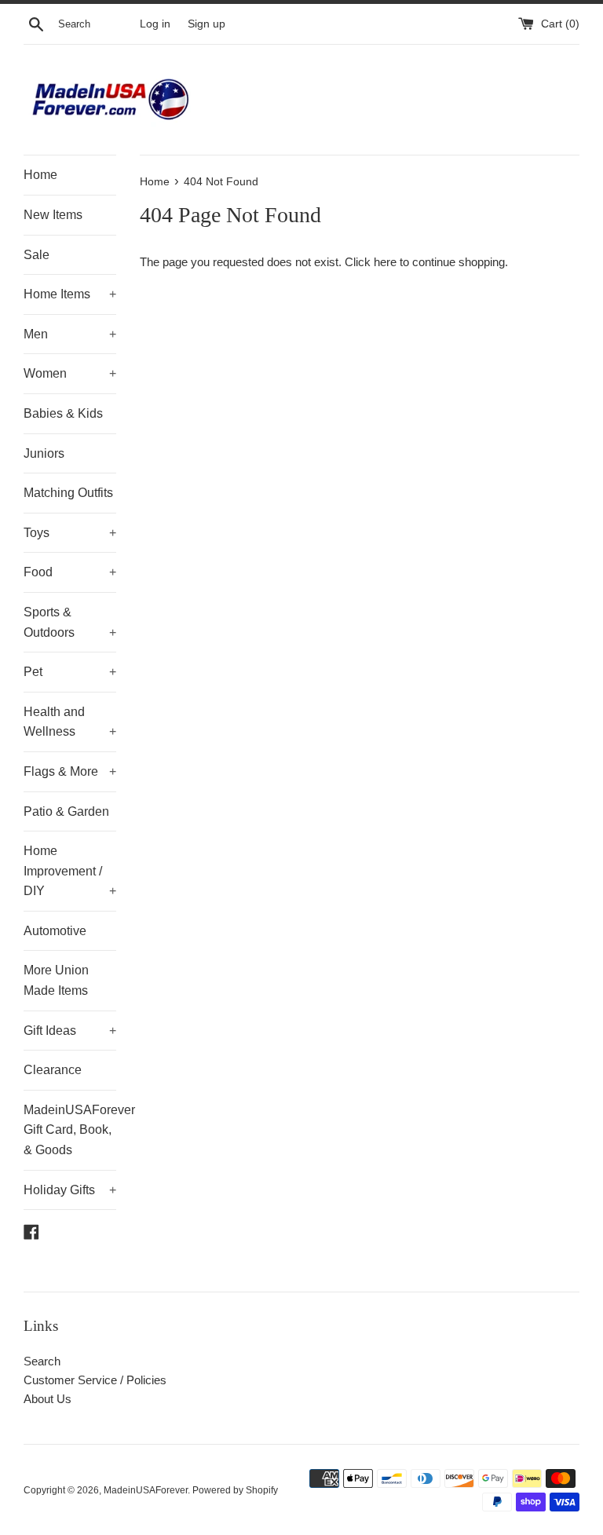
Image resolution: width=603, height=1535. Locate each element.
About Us (47, 1398)
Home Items (70, 294)
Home (40, 174)
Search (42, 1361)
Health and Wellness (70, 722)
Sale (36, 254)
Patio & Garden (66, 811)
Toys (70, 532)
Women (70, 373)
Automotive (55, 930)
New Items (53, 214)
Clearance (53, 1069)
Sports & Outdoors (70, 622)
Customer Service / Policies (95, 1380)
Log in (155, 24)
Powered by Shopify (235, 1490)
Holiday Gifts (70, 1190)
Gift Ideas (70, 1030)
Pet (70, 671)
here (385, 262)
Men (70, 334)
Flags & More (70, 771)
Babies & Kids (63, 413)
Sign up (206, 24)
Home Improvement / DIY (70, 870)
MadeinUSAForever (146, 1490)
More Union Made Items (56, 980)
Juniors (44, 453)
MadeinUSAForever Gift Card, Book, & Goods (70, 1130)
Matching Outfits (68, 492)
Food (70, 572)
